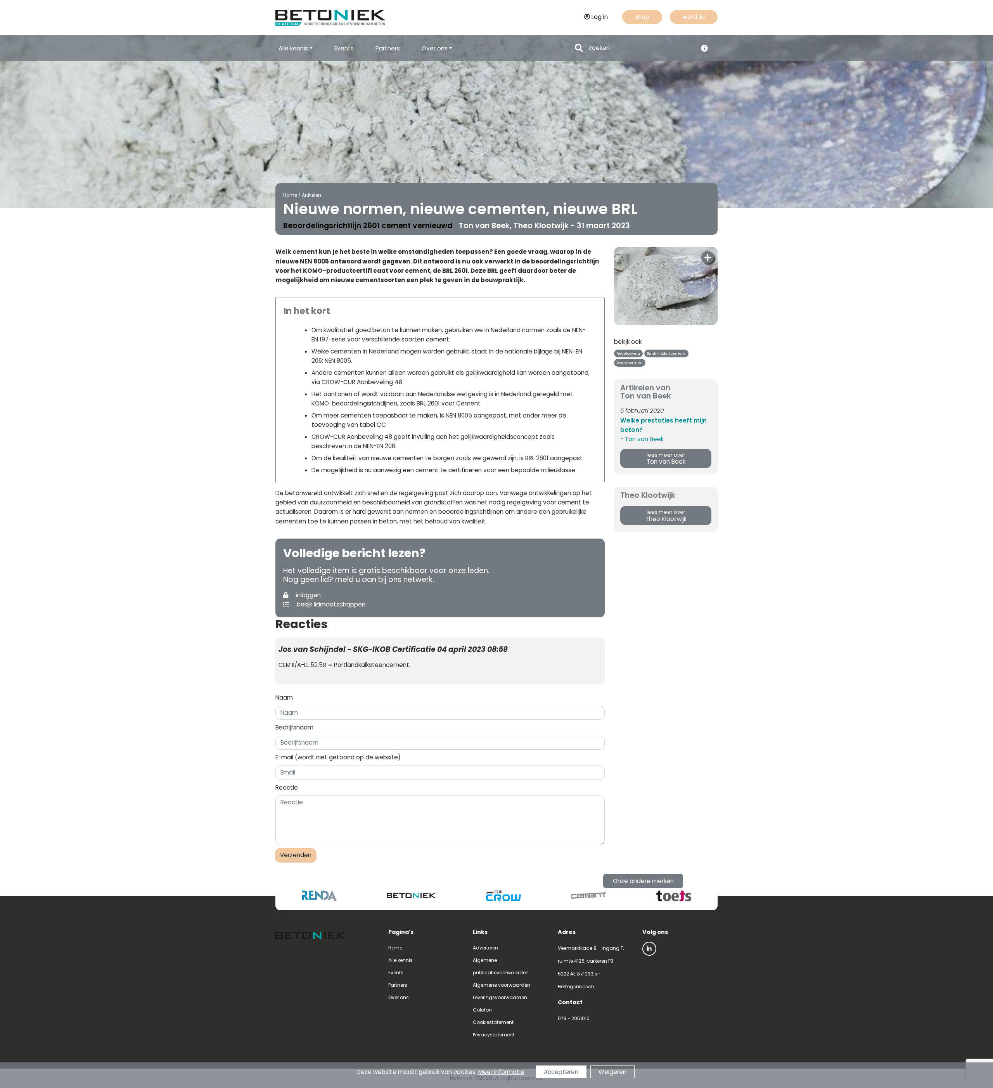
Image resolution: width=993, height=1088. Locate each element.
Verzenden (295, 855)
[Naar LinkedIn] (649, 949)
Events (344, 48)
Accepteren (561, 1072)
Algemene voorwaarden (501, 985)
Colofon (482, 1010)
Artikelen (311, 195)
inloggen (307, 595)
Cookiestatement (493, 1022)
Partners (387, 48)
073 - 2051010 (574, 1018)
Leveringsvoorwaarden (500, 997)
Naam (284, 697)
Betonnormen (629, 362)
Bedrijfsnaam (294, 727)
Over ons (398, 997)
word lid (694, 17)
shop (642, 17)
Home (290, 195)
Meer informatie (501, 1072)
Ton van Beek (666, 459)
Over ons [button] (435, 48)
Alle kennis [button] (293, 48)
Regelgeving (628, 353)
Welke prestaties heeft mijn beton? (663, 425)
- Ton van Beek (642, 439)
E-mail (338, 757)
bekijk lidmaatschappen (330, 604)
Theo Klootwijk (666, 516)
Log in (600, 17)
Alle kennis (400, 960)
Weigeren (612, 1072)
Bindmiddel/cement (666, 353)
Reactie (286, 787)
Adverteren (485, 947)
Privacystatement (493, 1034)
